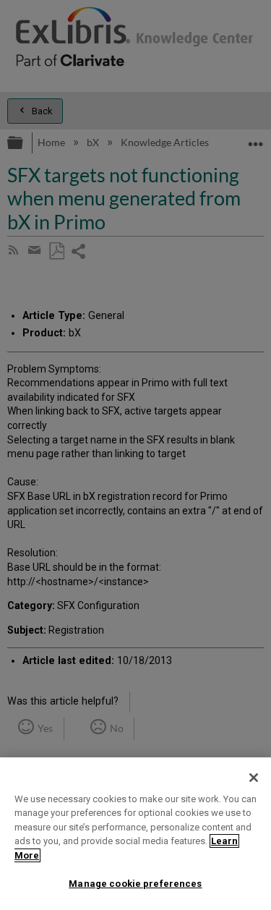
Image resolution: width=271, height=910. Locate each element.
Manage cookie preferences (135, 883)
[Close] (254, 778)
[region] (135, 833)
